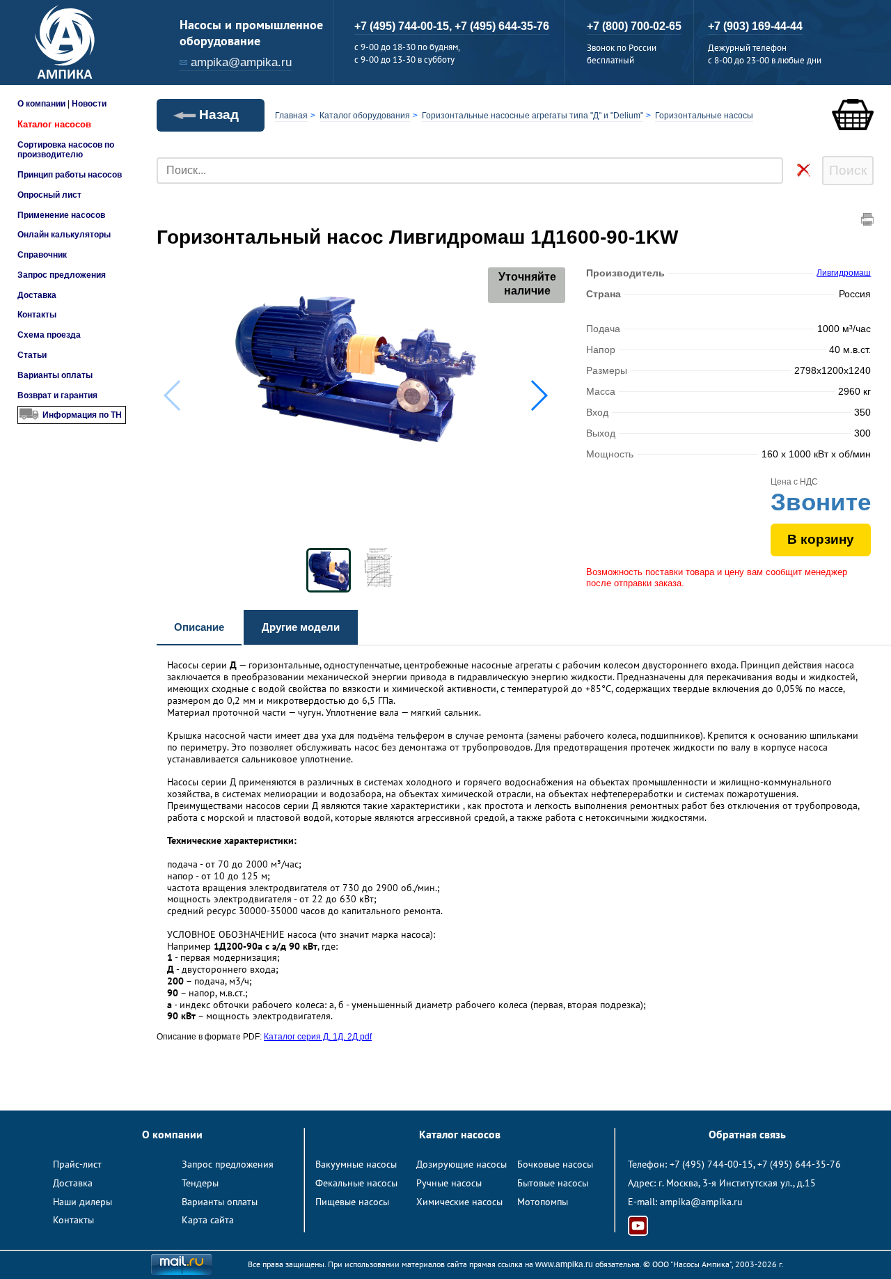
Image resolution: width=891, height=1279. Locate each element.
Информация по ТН (82, 415)
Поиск (848, 170)
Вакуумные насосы (356, 1164)
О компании (41, 104)
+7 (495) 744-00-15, (404, 26)
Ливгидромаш (844, 273)
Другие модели (301, 627)
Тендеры (200, 1183)
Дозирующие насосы (461, 1164)
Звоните (821, 501)
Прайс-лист (77, 1164)
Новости (89, 104)
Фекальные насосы (356, 1183)
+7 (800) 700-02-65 (634, 26)
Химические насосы (459, 1201)
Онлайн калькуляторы (64, 235)
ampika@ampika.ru (241, 62)
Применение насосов (61, 215)
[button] (538, 395)
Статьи (32, 355)
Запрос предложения (61, 275)
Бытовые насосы (552, 1183)
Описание (199, 627)
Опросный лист (49, 195)
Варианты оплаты (55, 375)
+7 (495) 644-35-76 (502, 26)
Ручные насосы (449, 1183)
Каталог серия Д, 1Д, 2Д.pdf (318, 1037)
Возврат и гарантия (57, 395)
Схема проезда (49, 335)
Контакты (36, 315)
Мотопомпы (542, 1201)
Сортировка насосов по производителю (65, 149)
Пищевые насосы (352, 1201)
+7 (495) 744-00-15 (711, 1164)
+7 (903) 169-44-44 (755, 26)
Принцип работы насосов (69, 175)
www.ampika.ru (564, 1264)
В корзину (820, 539)
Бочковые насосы (555, 1164)
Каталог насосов (54, 124)
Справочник (42, 255)
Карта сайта (208, 1220)
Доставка (36, 295)
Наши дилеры (82, 1201)
